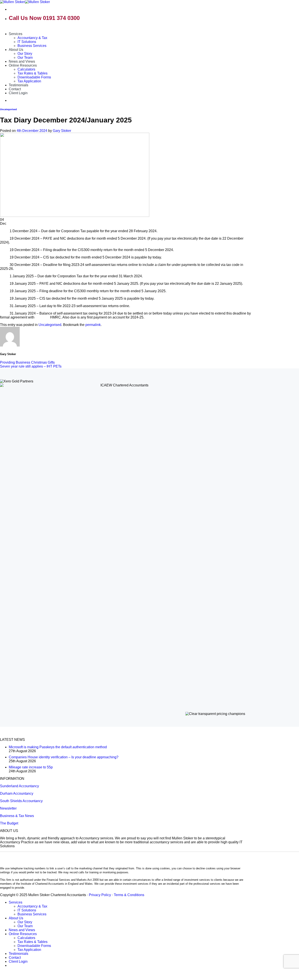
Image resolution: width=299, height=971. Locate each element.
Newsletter (8, 808)
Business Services (32, 46)
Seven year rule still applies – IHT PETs (31, 366)
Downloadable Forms (34, 77)
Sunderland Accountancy (19, 786)
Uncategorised (8, 109)
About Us (16, 49)
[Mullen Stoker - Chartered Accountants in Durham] (25, 2)
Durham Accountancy (16, 793)
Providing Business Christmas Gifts (27, 362)
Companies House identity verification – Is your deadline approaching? (63, 757)
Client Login (18, 93)
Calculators (26, 69)
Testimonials (18, 85)
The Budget (9, 823)
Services (15, 34)
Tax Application (29, 81)
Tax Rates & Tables (32, 73)
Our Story (25, 53)
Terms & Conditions (129, 895)
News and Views (22, 61)
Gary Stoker (62, 131)
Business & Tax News (17, 816)
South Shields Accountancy (21, 801)
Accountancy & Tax (32, 38)
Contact (15, 89)
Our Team (25, 57)
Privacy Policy (100, 895)
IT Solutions (27, 42)
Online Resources (23, 65)
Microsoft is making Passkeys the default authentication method (58, 747)
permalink (93, 325)
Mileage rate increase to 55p (31, 767)
